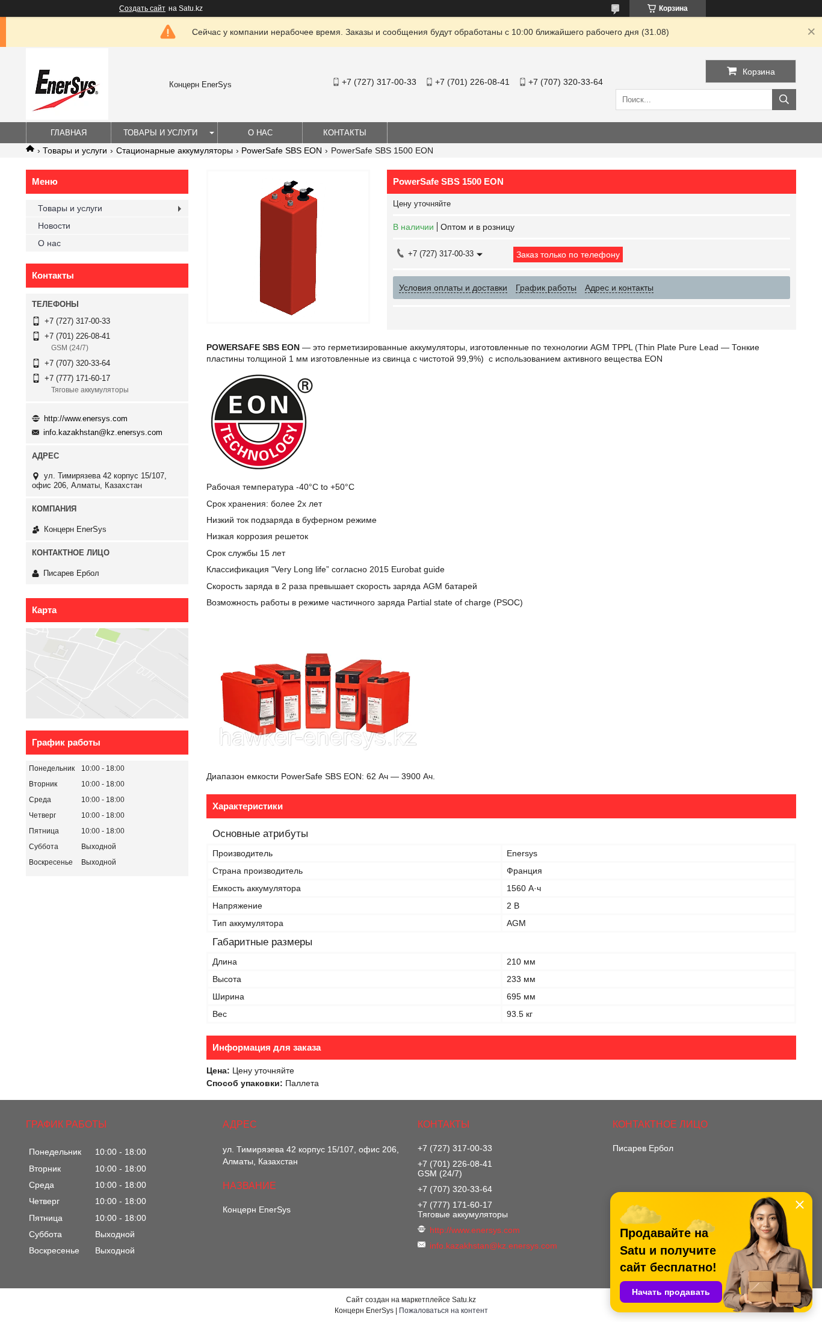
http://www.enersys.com (86, 418)
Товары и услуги (160, 132)
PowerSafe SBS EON (281, 150)
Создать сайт (142, 8)
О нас (260, 132)
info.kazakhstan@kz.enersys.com (102, 432)
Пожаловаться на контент (443, 1310)
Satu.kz (464, 1300)
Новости (54, 225)
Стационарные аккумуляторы (174, 150)
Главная (69, 132)
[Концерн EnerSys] (67, 117)
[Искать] (784, 99)
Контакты (344, 132)
